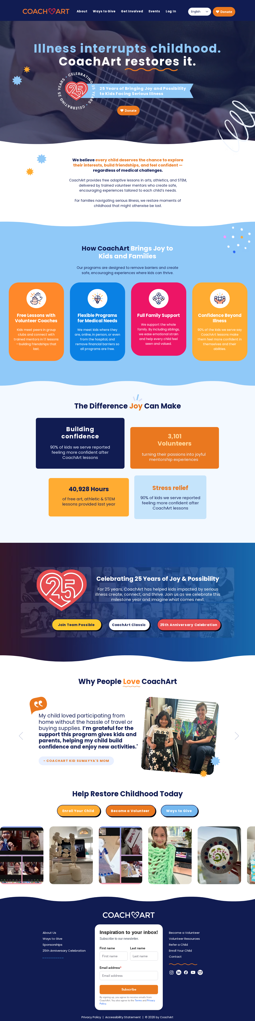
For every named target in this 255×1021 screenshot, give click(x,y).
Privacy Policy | (93, 1017)
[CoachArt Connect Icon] (200, 972)
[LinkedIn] (178, 972)
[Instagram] (171, 972)
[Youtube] (193, 972)
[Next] (237, 736)
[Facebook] (185, 972)
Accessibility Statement (123, 1017)
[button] (82, 11)
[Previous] (21, 736)
